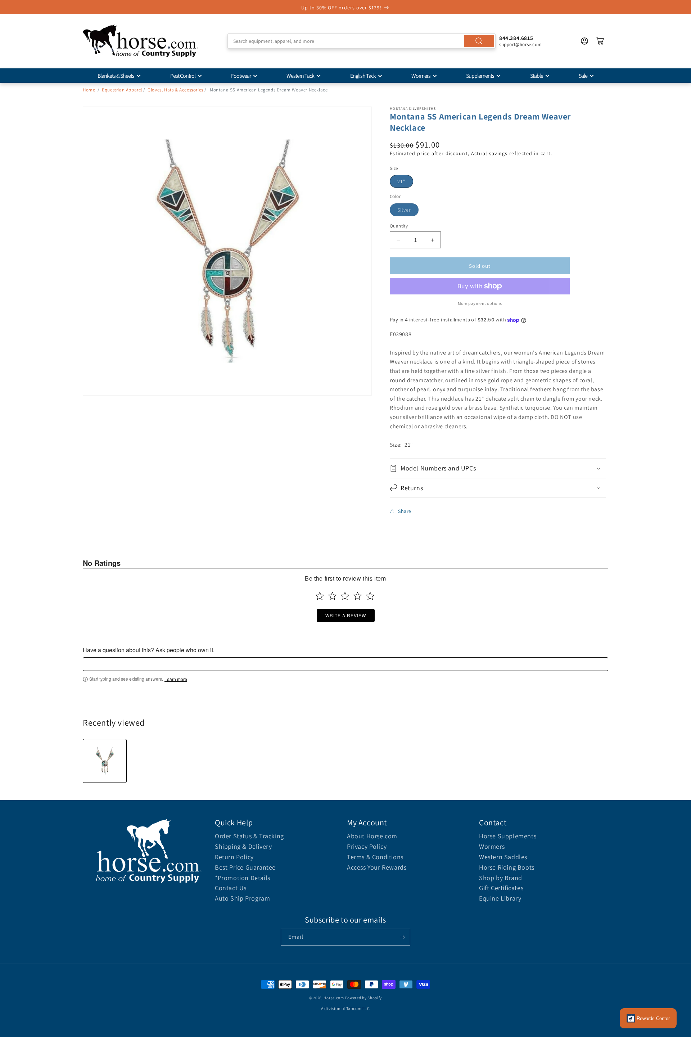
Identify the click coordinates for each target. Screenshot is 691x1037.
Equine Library (500, 898)
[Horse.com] (140, 41)
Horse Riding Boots (506, 867)
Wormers (420, 76)
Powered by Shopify (363, 997)
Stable (536, 76)
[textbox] (345, 664)
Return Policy (234, 857)
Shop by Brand (500, 878)
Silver (404, 210)
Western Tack (300, 76)
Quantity (399, 226)
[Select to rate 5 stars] (370, 596)
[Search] (479, 41)
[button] (498, 468)
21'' (401, 181)
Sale (583, 76)
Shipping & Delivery (243, 846)
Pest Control (182, 76)
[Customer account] (584, 41)
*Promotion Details (242, 878)
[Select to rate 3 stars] (345, 596)
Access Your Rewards (376, 867)
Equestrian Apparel (122, 90)
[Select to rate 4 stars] (357, 596)
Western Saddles (503, 857)
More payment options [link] (480, 303)
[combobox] (361, 41)
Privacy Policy (367, 846)
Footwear (241, 76)
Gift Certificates (501, 888)
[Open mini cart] (600, 41)
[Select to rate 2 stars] (332, 596)
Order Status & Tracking (249, 836)
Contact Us (231, 888)
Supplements (480, 76)
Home (89, 90)
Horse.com (334, 997)
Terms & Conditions (375, 857)
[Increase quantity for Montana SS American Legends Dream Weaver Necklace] (432, 239)
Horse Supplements (507, 836)
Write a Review (345, 615)
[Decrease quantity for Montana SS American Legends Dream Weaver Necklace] (398, 239)
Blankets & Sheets (116, 76)
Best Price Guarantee (245, 867)
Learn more (175, 679)
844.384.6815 (516, 38)
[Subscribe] (402, 937)
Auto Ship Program (242, 898)
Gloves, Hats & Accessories (175, 90)
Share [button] (404, 511)
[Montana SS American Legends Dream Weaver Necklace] (105, 761)
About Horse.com (372, 836)
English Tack (363, 76)
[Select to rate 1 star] (319, 596)
